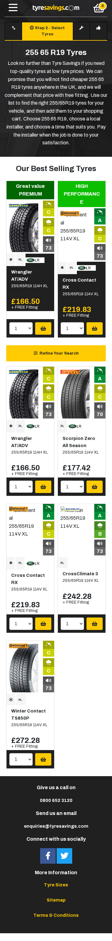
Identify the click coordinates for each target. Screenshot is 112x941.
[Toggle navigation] (13, 8)
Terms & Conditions (56, 915)
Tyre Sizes (56, 884)
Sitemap (56, 900)
